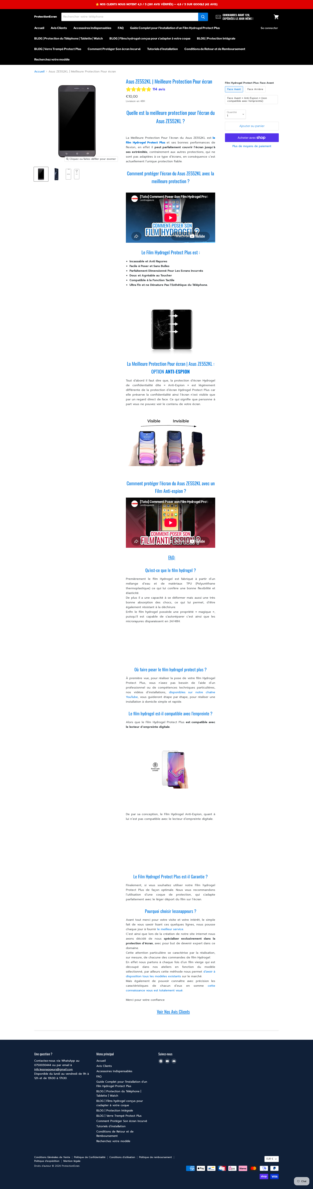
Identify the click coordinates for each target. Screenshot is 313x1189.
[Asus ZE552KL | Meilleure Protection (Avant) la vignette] (68, 174)
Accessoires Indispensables (92, 28)
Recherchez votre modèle (52, 59)
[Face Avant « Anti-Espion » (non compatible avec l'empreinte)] (252, 105)
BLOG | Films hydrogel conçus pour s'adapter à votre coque (149, 38)
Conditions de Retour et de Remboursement (214, 49)
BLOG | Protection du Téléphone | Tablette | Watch (68, 38)
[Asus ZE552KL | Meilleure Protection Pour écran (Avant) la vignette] (41, 174)
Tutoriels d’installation (162, 49)
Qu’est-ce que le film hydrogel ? (170, 570)
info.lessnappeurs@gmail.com (53, 1069)
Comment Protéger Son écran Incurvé (114, 49)
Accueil (39, 28)
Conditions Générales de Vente (52, 1157)
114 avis (159, 89)
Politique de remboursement (155, 1157)
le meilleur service (169, 929)
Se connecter (269, 28)
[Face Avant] (234, 93)
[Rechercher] (203, 17)
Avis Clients (59, 28)
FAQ (121, 28)
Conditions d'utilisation (122, 1157)
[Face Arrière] (255, 93)
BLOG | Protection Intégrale (216, 38)
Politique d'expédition (46, 1161)
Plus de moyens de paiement (251, 146)
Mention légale (71, 1161)
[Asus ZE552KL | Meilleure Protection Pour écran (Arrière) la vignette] (56, 174)
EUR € (269, 1159)
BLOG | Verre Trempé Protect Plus (57, 49)
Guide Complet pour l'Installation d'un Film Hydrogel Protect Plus (175, 28)
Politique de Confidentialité (89, 1157)
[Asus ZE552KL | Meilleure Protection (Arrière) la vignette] (76, 174)
